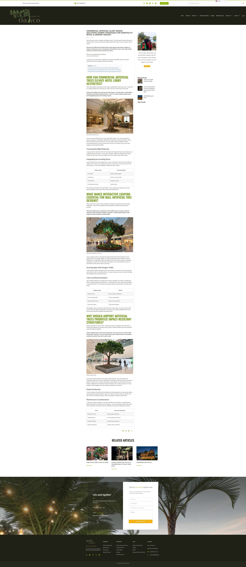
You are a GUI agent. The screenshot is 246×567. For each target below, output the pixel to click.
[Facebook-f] (93, 555)
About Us (188, 15)
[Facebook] (150, 3)
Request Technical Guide (139, 552)
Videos (134, 547)
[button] (123, 430)
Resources (228, 15)
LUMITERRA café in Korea (144, 462)
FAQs (134, 550)
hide (95, 65)
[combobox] (215, 3)
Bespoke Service (220, 15)
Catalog (212, 15)
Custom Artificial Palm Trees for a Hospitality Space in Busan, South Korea (121, 464)
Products (194, 15)
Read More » (89, 465)
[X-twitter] (153, 3)
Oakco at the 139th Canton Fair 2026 (97, 462)
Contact (236, 15)
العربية (243, 15)
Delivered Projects (204, 15)
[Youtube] (147, 3)
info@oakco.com (99, 512)
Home (182, 15)
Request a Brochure (137, 545)
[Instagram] (144, 3)
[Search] (243, 3)
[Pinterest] (155, 3)
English (219, 1)
